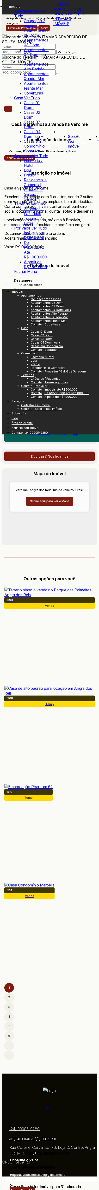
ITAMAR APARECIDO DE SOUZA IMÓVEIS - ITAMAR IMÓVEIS (68, 14)
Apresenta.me (14, 1178)
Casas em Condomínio (34, 144)
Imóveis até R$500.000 (34, 235)
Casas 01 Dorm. (32, 105)
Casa (18, 97)
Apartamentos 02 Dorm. (36, 33)
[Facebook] (49, 1106)
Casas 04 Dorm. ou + (33, 134)
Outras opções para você (49, 578)
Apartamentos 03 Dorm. (36, 42)
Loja (27, 170)
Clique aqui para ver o (49, 501)
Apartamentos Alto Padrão (36, 66)
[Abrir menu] (5, 283)
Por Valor (22, 228)
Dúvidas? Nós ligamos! (50, 456)
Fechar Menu (25, 271)
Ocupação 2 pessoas (34, 23)
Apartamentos (26, 11)
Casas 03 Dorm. (32, 124)
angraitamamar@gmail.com (32, 1138)
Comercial (22, 155)
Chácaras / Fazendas (33, 211)
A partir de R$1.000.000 (35, 264)
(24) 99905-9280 (24, 1128)
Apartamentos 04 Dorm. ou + (36, 54)
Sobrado (31, 151)
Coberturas (33, 93)
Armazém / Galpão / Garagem (33, 194)
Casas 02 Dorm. (32, 115)
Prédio (29, 175)
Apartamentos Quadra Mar (36, 76)
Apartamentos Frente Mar (36, 86)
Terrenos (22, 204)
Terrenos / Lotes (33, 221)
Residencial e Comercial (35, 182)
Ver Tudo (32, 97)
